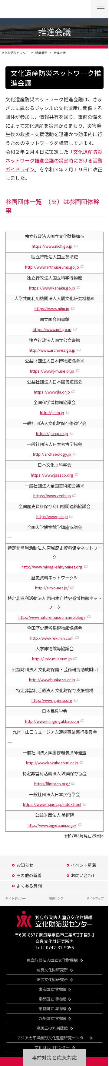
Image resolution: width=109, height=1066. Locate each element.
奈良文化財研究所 (52, 970)
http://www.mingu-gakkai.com (52, 721)
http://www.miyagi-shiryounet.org (51, 567)
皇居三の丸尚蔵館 (52, 1028)
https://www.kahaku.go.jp (52, 288)
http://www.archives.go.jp (52, 350)
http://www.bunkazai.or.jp (52, 679)
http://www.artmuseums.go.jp (52, 267)
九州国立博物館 (52, 1018)
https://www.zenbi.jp (52, 495)
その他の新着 (29, 875)
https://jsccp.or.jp (52, 433)
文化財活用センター (52, 1047)
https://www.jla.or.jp (52, 392)
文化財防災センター (15, 52)
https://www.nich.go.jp (52, 246)
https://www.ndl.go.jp (52, 329)
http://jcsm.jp (52, 412)
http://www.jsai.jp (52, 516)
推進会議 (60, 52)
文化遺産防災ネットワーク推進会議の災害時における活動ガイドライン (53, 160)
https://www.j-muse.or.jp (52, 371)
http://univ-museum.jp (52, 659)
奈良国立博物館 (52, 1008)
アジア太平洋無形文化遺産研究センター (52, 1038)
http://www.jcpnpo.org (51, 700)
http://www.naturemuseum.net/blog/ (51, 617)
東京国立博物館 (52, 989)
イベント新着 (83, 865)
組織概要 (41, 52)
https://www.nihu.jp (52, 308)
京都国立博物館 (52, 999)
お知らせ (24, 865)
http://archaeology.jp (52, 454)
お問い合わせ (83, 875)
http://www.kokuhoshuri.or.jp (52, 763)
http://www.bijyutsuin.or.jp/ (52, 825)
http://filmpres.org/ (52, 783)
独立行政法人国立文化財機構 (52, 960)
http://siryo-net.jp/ (52, 588)
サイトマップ (95, 898)
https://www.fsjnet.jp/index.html (52, 804)
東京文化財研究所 (52, 979)
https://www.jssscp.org (52, 475)
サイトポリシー (15, 898)
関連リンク (56, 898)
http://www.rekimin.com (52, 638)
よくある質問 (29, 886)
